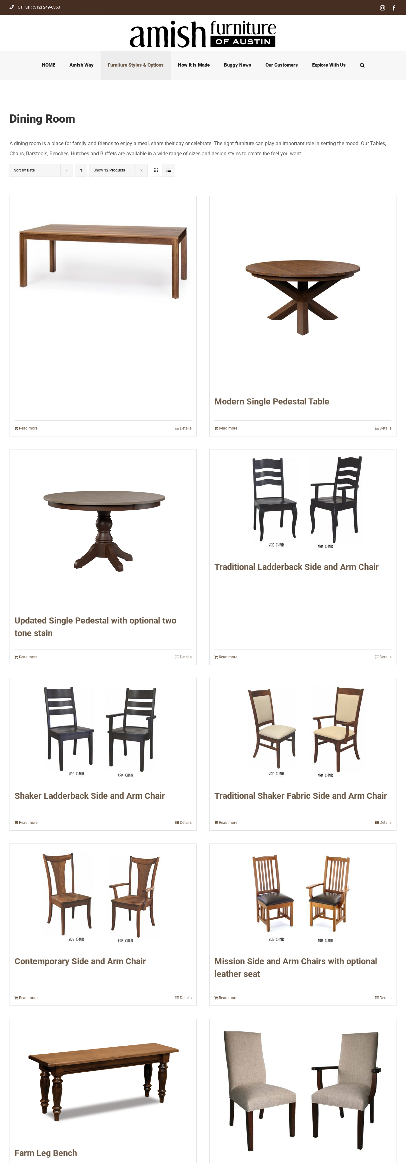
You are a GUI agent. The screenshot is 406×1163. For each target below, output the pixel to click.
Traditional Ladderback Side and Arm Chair (296, 567)
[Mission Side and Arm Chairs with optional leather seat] (303, 896)
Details (186, 428)
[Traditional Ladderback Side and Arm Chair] (303, 501)
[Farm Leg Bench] (103, 1079)
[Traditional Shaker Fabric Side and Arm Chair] (303, 730)
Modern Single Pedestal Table (271, 402)
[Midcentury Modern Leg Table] (103, 256)
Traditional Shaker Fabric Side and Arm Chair (300, 796)
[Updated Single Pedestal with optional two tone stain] (103, 528)
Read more (28, 428)
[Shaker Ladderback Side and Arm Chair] (103, 730)
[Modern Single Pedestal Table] (303, 292)
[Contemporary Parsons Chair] (303, 1088)
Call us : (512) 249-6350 (39, 7)
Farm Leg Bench (46, 1153)
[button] (362, 65)
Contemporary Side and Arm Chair (80, 961)
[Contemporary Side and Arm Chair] (103, 896)
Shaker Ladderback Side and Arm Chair (90, 796)
